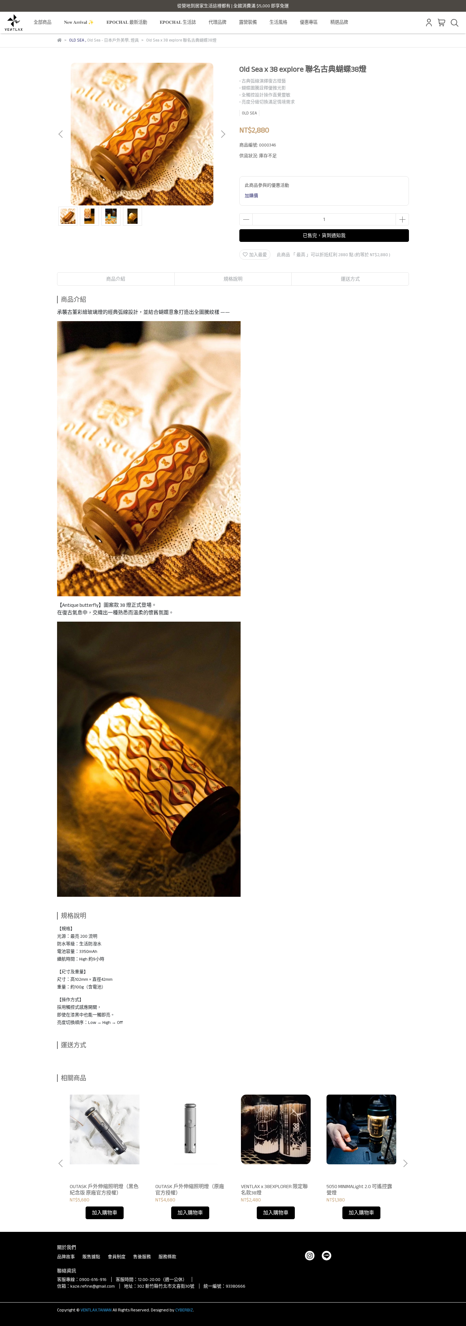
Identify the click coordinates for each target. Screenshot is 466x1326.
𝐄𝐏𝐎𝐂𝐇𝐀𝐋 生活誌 (178, 22)
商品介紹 (115, 278)
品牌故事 (66, 1256)
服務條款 (167, 1256)
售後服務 (142, 1256)
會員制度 (117, 1256)
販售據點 (91, 1256)
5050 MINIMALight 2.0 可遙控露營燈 (359, 1189)
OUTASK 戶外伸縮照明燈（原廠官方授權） (189, 1189)
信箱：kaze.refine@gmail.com (86, 1286)
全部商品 (42, 22)
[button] (223, 134)
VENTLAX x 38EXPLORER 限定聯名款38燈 (274, 1189)
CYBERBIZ (184, 1309)
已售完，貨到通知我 (324, 235)
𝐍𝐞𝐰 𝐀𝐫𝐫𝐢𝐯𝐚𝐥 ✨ (79, 22)
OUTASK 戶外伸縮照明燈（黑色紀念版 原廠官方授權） (104, 1189)
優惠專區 (309, 22)
